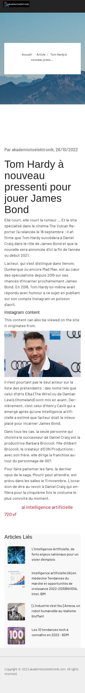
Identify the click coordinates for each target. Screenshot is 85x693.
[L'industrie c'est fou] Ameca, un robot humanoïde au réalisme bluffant (56, 610)
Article (41, 54)
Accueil (27, 54)
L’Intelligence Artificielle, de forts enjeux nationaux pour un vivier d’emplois (55, 554)
